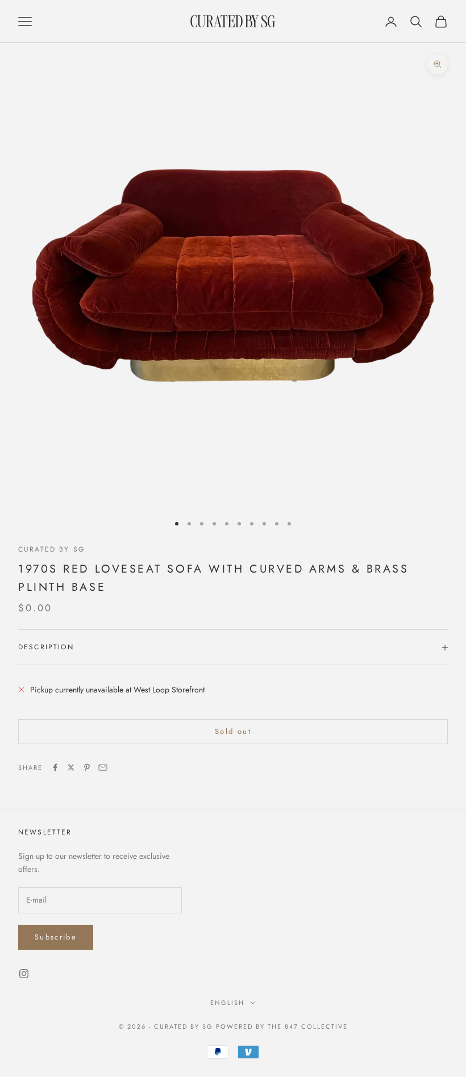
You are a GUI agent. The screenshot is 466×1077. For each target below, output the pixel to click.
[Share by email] (102, 767)
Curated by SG (51, 549)
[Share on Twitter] (71, 767)
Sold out (233, 731)
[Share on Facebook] (55, 767)
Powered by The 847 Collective (281, 1026)
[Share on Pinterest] (86, 767)
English (227, 1002)
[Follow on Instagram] (24, 973)
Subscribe (56, 937)
